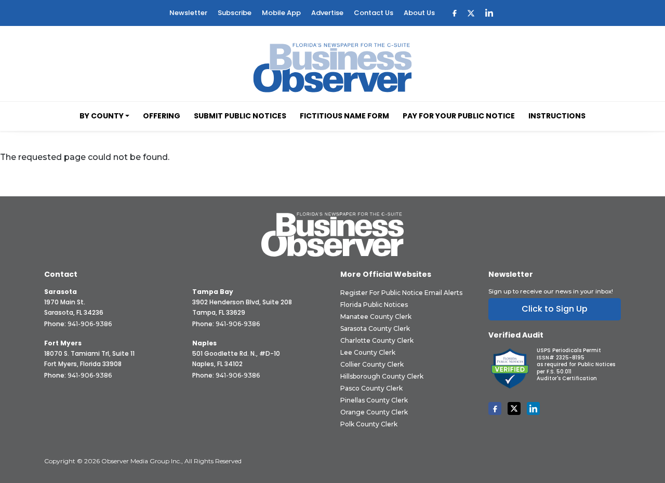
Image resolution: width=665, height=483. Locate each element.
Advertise (327, 13)
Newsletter (188, 13)
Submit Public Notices (240, 116)
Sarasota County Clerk (375, 328)
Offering (161, 116)
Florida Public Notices (374, 304)
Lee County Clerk (367, 352)
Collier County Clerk (372, 364)
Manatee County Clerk (375, 316)
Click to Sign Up (555, 309)
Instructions (557, 116)
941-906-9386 (90, 324)
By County (101, 116)
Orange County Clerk (374, 412)
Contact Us (373, 13)
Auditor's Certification (567, 378)
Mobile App (281, 13)
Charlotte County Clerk (377, 340)
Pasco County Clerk (371, 388)
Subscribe (234, 13)
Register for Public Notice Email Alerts (401, 293)
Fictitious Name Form (344, 116)
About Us (419, 13)
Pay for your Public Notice (459, 116)
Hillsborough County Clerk (381, 376)
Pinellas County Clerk (374, 400)
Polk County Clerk (368, 424)
